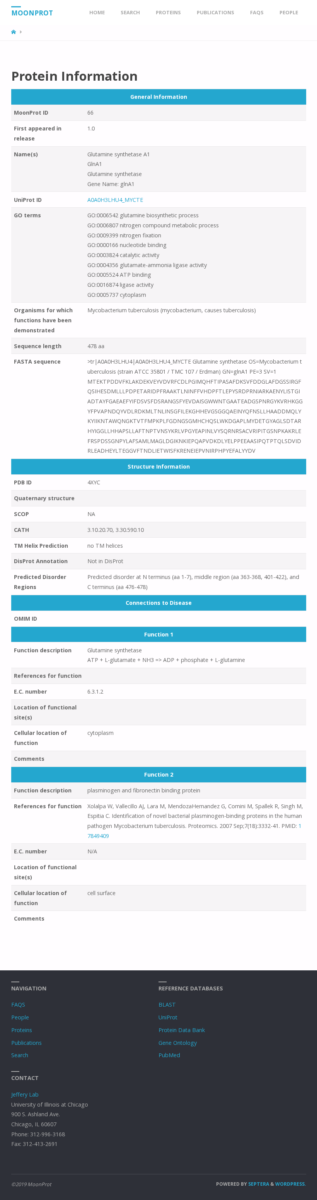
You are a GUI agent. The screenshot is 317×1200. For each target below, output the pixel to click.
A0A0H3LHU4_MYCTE (116, 199)
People (20, 1017)
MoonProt (32, 12)
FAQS (18, 1004)
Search (19, 1055)
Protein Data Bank (181, 1030)
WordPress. (290, 1184)
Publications (26, 1042)
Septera (258, 1184)
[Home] (14, 32)
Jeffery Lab (25, 1094)
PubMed (169, 1055)
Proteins (21, 1030)
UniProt (167, 1017)
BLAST (167, 1004)
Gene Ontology (177, 1042)
